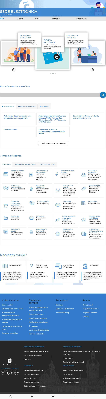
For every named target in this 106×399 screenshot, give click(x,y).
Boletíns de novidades (71, 382)
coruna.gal (8, 14)
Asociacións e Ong (62, 313)
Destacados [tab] (8, 106)
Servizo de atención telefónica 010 (36, 351)
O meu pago (33, 326)
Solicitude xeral (10, 130)
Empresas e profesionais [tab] (25, 164)
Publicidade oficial (81, 20)
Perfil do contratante (36, 334)
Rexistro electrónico (36, 314)
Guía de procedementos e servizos (54, 143)
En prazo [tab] (45, 106)
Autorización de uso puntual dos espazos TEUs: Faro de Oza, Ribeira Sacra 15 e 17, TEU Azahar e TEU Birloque (52, 119)
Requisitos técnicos (90, 313)
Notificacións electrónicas (38, 322)
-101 (97, 374)
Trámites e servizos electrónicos (58, 19)
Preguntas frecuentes (90, 309)
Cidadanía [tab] (6, 164)
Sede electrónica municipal (33, 370)
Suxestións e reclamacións (33, 355)
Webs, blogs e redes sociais (73, 370)
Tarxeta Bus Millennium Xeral (73, 362)
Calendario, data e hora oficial (12, 309)
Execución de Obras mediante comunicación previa (86, 117)
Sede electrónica (18, 11)
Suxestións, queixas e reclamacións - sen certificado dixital (52, 132)
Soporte (86, 316)
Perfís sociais (68, 374)
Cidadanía (59, 305)
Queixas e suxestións (10, 333)
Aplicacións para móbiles (72, 378)
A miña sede (2, 19)
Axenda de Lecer (30, 378)
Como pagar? (67, 358)
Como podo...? (88, 305)
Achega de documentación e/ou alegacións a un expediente (17, 117)
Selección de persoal (31, 382)
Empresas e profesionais (65, 309)
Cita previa (27, 359)
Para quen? (37, 20)
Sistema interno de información (35, 386)
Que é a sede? (7, 305)
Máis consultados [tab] (27, 106)
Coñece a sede (20, 20)
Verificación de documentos (39, 330)
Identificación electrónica (38, 318)
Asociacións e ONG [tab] (47, 164)
